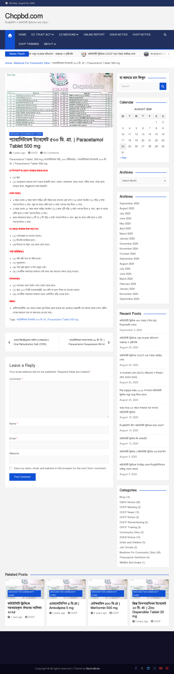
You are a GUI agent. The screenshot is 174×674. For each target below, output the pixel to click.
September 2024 (129, 258)
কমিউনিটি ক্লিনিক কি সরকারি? (133, 438)
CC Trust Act (41, 34)
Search (163, 86)
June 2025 (125, 218)
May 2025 (125, 223)
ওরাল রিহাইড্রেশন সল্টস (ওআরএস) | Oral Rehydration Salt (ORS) (31, 342)
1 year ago (16, 617)
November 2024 (129, 248)
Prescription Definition (133, 557)
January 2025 (127, 238)
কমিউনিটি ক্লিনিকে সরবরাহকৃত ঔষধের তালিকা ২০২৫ (25, 608)
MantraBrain (93, 668)
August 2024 (127, 263)
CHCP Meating (128, 507)
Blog (122, 497)
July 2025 (125, 213)
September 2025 (129, 203)
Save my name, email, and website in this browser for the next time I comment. (60, 468)
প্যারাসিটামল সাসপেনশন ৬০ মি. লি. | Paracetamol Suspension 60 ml (86, 342)
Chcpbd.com (24, 16)
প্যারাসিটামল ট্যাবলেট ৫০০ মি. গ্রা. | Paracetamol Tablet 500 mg (47, 319)
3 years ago (18, 153)
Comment (16, 379)
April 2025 (125, 228)
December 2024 (129, 243)
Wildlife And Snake (130, 562)
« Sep (123, 157)
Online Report (94, 34)
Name (13, 423)
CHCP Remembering (132, 522)
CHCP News (127, 512)
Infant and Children (131, 542)
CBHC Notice (127, 502)
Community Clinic (130, 532)
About (48, 44)
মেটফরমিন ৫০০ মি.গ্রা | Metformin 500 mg (105, 606)
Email (13, 438)
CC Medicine (67, 34)
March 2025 (126, 233)
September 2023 (129, 298)
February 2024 (128, 283)
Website (14, 453)
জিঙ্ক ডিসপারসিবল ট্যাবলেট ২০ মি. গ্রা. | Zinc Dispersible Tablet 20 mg (149, 610)
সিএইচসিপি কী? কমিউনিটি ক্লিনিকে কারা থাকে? (142, 425)
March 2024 (126, 278)
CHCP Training (29, 44)
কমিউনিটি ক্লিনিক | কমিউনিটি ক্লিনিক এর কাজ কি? (143, 451)
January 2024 (127, 288)
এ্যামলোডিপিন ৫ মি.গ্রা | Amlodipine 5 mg (64, 606)
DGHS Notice (119, 34)
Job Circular (126, 547)
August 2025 (127, 208)
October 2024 (128, 253)
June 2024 (125, 273)
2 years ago (58, 613)
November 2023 (129, 294)
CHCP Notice (142, 34)
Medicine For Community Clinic (26, 134)
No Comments (51, 153)
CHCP (34, 153)
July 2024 (125, 268)
